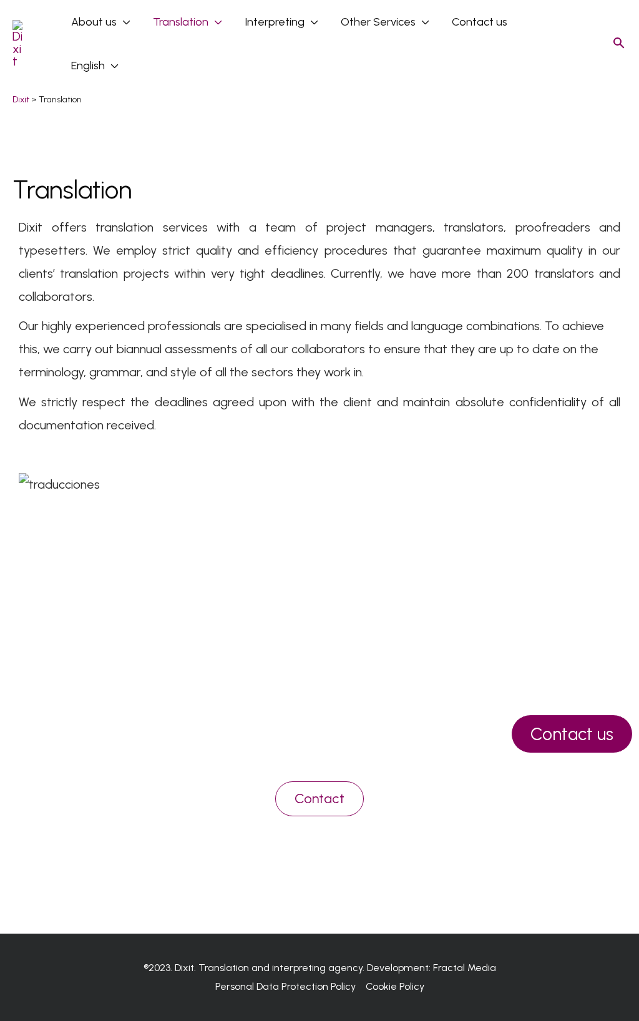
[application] (123, 22)
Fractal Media (464, 968)
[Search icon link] (619, 44)
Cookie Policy (395, 986)
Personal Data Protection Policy (285, 986)
